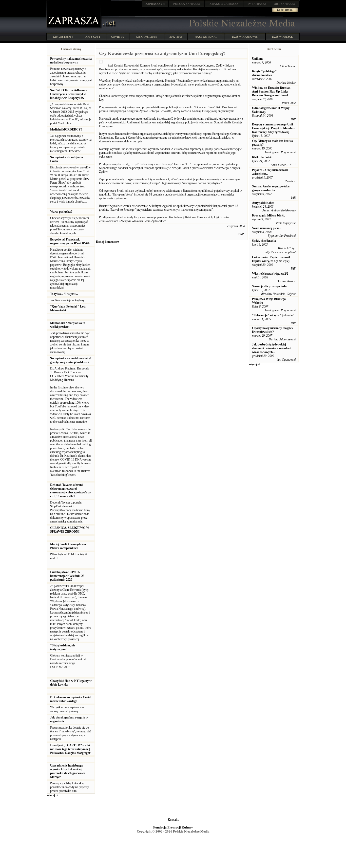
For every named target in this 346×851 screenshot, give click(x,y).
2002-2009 (176, 36)
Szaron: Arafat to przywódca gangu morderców (271, 188)
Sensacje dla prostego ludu (269, 286)
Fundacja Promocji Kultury (173, 827)
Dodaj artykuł (285, 9)
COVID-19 (117, 36)
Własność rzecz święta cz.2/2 (270, 273)
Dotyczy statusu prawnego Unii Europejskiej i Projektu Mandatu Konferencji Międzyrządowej (273, 128)
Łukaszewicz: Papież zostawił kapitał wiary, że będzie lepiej (271, 259)
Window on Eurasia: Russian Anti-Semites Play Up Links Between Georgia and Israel (271, 91)
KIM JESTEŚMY (63, 36)
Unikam (257, 58)
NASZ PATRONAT (206, 36)
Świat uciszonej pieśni (266, 228)
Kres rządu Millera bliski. (268, 215)
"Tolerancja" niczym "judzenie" (273, 315)
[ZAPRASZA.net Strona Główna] (74, 28)
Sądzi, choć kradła (264, 241)
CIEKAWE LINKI (146, 36)
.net (155, 3)
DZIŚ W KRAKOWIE (245, 36)
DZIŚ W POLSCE (282, 36)
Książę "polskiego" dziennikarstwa (264, 73)
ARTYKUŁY (93, 36)
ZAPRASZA (186, 3)
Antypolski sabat (263, 203)
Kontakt (173, 819)
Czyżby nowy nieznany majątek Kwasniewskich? (272, 330)
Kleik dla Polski (262, 157)
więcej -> (53, 795)
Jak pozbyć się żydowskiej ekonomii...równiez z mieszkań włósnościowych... (271, 348)
